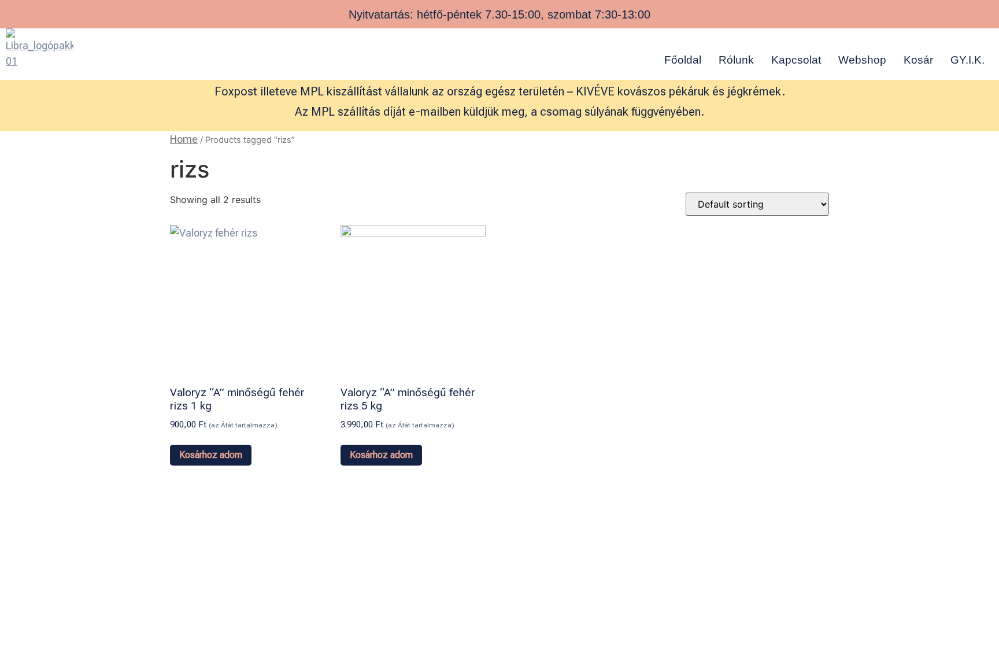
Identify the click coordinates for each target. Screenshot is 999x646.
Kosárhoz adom (210, 454)
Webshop (862, 60)
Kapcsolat (796, 60)
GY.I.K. (967, 60)
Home (184, 139)
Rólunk (736, 60)
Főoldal (682, 60)
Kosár (918, 60)
